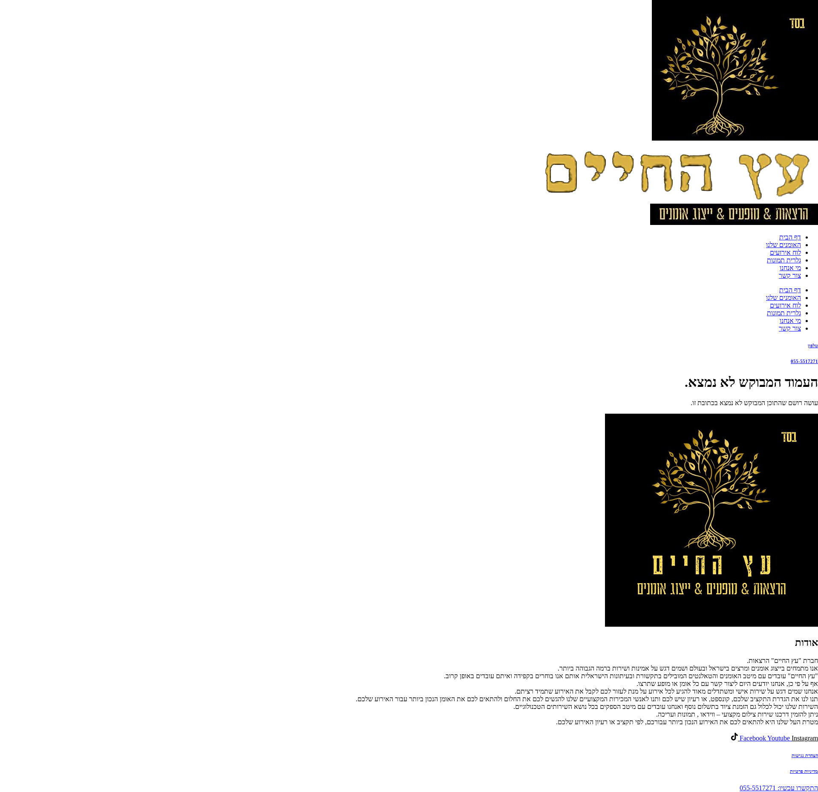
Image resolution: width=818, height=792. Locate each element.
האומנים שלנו (783, 244)
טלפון (813, 345)
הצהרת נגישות (805, 755)
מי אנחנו (790, 267)
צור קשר (790, 275)
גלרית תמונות (784, 260)
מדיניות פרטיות (804, 771)
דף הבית (790, 237)
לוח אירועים (785, 252)
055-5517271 (804, 361)
